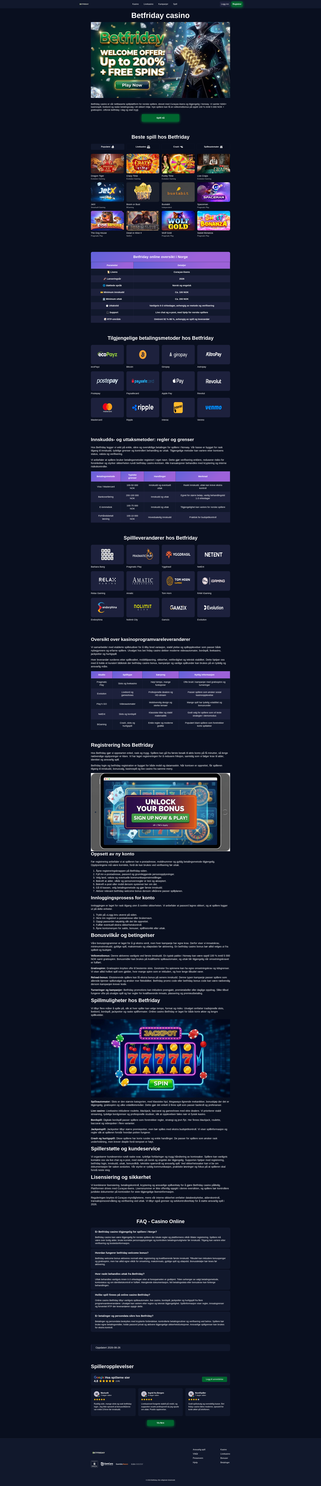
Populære (105, 147)
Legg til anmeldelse (214, 1379)
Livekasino (141, 147)
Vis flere (160, 1423)
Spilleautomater (211, 147)
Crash (176, 147)
